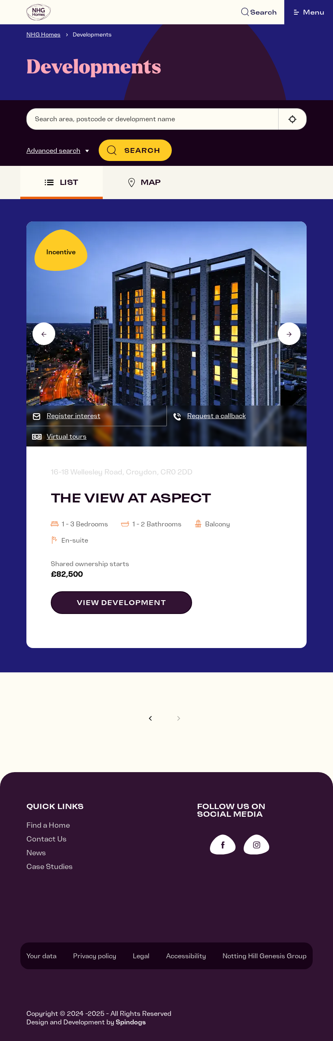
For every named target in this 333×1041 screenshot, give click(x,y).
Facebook (223, 844)
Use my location (293, 119)
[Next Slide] (289, 333)
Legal (141, 955)
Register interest (73, 415)
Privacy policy (94, 955)
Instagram (256, 844)
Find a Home (48, 825)
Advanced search (53, 150)
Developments (92, 34)
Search (263, 12)
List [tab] (69, 182)
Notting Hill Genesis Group (265, 955)
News (36, 852)
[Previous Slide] (43, 333)
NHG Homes (43, 34)
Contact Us (46, 839)
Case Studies (49, 866)
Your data (41, 955)
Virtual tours (66, 436)
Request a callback (216, 415)
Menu (313, 12)
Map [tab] (151, 182)
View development (121, 602)
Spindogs (131, 1022)
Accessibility (186, 955)
